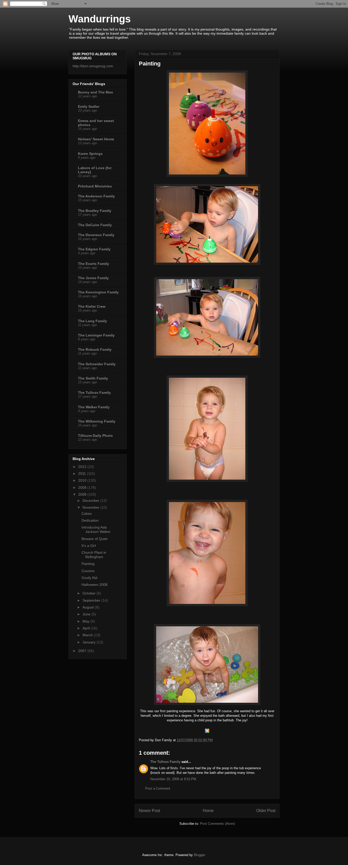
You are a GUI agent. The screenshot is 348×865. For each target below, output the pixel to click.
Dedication (90, 520)
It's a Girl (89, 546)
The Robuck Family (95, 349)
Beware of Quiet (95, 539)
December (91, 500)
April (87, 628)
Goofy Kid (89, 578)
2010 (82, 480)
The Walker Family (94, 407)
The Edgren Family (94, 249)
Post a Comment (157, 788)
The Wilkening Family (96, 421)
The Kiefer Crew (91, 306)
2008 (82, 494)
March (88, 635)
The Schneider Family (97, 364)
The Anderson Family (96, 196)
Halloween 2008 (95, 585)
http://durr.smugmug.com (93, 66)
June (87, 614)
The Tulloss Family (165, 762)
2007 (82, 651)
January (90, 642)
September (92, 600)
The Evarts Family (93, 264)
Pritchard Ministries (95, 186)
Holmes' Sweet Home (96, 139)
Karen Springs (90, 154)
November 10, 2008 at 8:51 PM (173, 779)
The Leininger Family (96, 335)
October (90, 593)
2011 (82, 473)
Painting (88, 564)
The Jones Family (93, 278)
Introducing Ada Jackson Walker (96, 529)
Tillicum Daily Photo (95, 436)
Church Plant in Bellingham (94, 554)
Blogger (199, 855)
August (89, 607)
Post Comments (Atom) (217, 824)
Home (208, 810)
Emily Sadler (88, 106)
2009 (82, 487)
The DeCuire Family (95, 225)
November (91, 507)
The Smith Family (93, 378)
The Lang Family (92, 321)
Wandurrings (100, 18)
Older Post (265, 810)
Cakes (87, 513)
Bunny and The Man (95, 92)
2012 (82, 467)
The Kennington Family (98, 292)
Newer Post (149, 810)
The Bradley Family (94, 211)
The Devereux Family (96, 235)
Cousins (88, 571)
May (86, 621)
